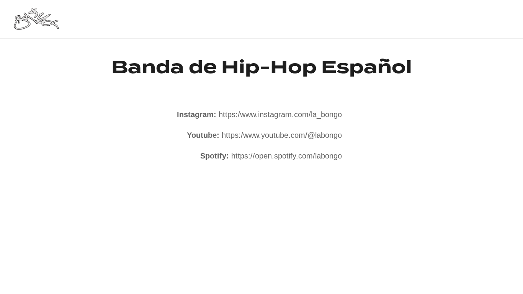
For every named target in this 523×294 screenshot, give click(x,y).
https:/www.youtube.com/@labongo (282, 135)
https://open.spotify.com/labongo (286, 156)
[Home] (36, 19)
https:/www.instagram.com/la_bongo (280, 114)
